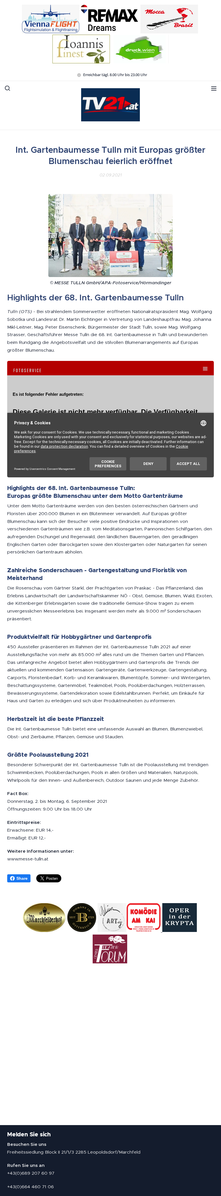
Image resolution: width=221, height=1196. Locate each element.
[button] (7, 88)
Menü (214, 88)
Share (22, 878)
